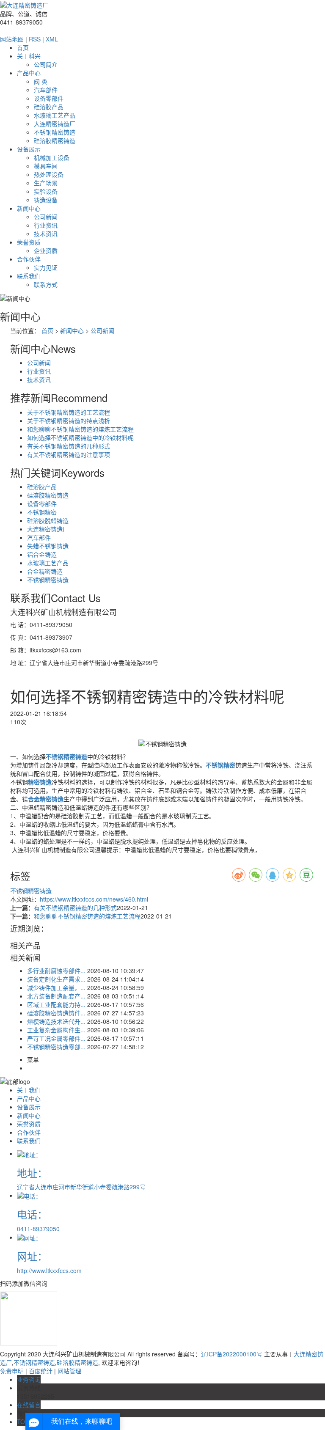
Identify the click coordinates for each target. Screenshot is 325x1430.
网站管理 (69, 1371)
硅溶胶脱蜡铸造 (48, 520)
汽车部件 (46, 89)
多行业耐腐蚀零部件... (56, 970)
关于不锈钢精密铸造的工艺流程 (68, 412)
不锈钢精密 (42, 512)
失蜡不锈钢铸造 (48, 546)
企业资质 (46, 250)
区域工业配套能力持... (56, 1004)
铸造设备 (46, 199)
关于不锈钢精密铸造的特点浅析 (68, 420)
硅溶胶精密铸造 (54, 140)
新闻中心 (29, 208)
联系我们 (29, 276)
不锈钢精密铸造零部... (56, 1046)
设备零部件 (48, 98)
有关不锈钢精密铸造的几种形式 (68, 446)
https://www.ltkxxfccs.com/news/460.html (94, 899)
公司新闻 (46, 216)
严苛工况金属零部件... (56, 1038)
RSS (35, 39)
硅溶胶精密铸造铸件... (56, 1013)
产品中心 (29, 73)
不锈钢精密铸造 (54, 132)
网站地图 (12, 39)
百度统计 (40, 1371)
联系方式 (46, 284)
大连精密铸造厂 (54, 123)
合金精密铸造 (45, 571)
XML (52, 39)
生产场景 (46, 183)
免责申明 (12, 1371)
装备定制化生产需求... (56, 979)
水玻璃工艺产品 (54, 115)
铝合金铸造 (42, 554)
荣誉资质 (29, 242)
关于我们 (29, 1090)
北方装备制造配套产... (56, 996)
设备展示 (29, 149)
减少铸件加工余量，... (56, 987)
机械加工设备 (51, 157)
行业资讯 (46, 225)
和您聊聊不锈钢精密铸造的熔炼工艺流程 (80, 429)
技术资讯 (46, 233)
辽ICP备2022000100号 (231, 1354)
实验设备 (46, 191)
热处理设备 (48, 174)
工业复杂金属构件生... (56, 1030)
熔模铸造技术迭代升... (56, 1021)
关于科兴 (29, 56)
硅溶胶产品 (48, 106)
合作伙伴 (29, 259)
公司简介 (46, 64)
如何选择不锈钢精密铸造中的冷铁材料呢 (80, 437)
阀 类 (40, 81)
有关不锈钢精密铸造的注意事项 (68, 454)
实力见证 (46, 267)
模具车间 (46, 166)
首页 (23, 47)
